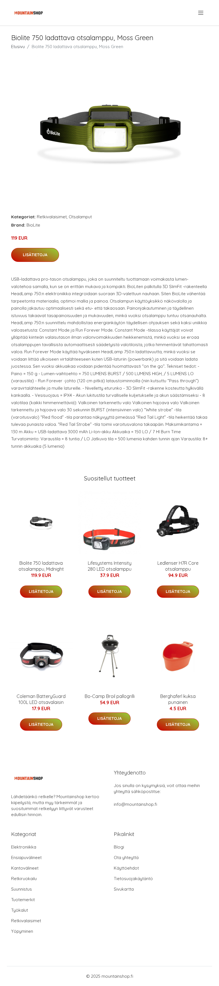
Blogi (119, 847)
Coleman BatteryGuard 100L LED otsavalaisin (41, 699)
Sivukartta (124, 889)
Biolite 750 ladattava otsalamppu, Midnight (41, 566)
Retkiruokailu (24, 878)
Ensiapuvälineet (26, 857)
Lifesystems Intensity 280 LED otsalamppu (109, 566)
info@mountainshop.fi (135, 804)
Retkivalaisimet (52, 216)
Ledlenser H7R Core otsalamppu (177, 566)
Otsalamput (80, 216)
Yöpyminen (22, 931)
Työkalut (19, 910)
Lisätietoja (35, 254)
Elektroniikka (23, 847)
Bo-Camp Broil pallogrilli (110, 696)
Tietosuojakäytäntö (133, 878)
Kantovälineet (24, 868)
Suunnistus (21, 889)
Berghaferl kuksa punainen (178, 699)
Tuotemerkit (23, 899)
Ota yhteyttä (126, 857)
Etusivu (18, 46)
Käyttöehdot (126, 868)
